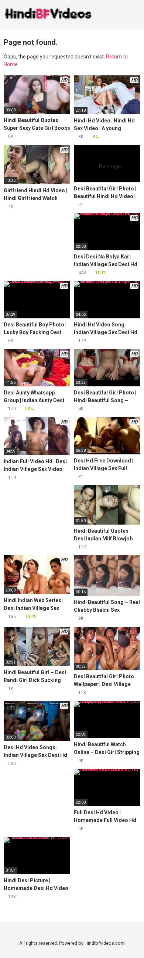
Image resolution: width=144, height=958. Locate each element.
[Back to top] (130, 943)
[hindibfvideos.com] (48, 15)
